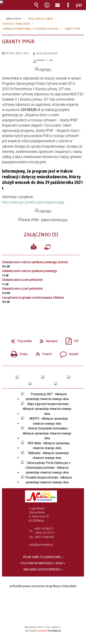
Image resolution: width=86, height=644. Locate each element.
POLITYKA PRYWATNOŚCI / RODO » (43, 563)
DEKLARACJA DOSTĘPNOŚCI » (43, 569)
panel (79, 5)
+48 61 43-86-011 (44, 528)
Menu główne (58, 5)
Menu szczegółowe (68, 5)
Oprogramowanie (47, 248)
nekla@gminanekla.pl (41, 544)
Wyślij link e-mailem (50, 315)
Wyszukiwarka (36, 5)
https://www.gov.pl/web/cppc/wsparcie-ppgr (33, 202)
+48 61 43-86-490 (44, 537)
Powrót (42, 353)
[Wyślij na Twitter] (42, 315)
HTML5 (36, 615)
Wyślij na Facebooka (35, 315)
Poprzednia (20, 340)
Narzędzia (47, 5)
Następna (47, 340)
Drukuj (18, 353)
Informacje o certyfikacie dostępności (43, 601)
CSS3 (42, 615)
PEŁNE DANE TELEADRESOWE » (43, 557)
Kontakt (68, 353)
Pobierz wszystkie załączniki (33, 247)
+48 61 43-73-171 (45, 533)
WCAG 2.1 (55, 615)
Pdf (70, 340)
